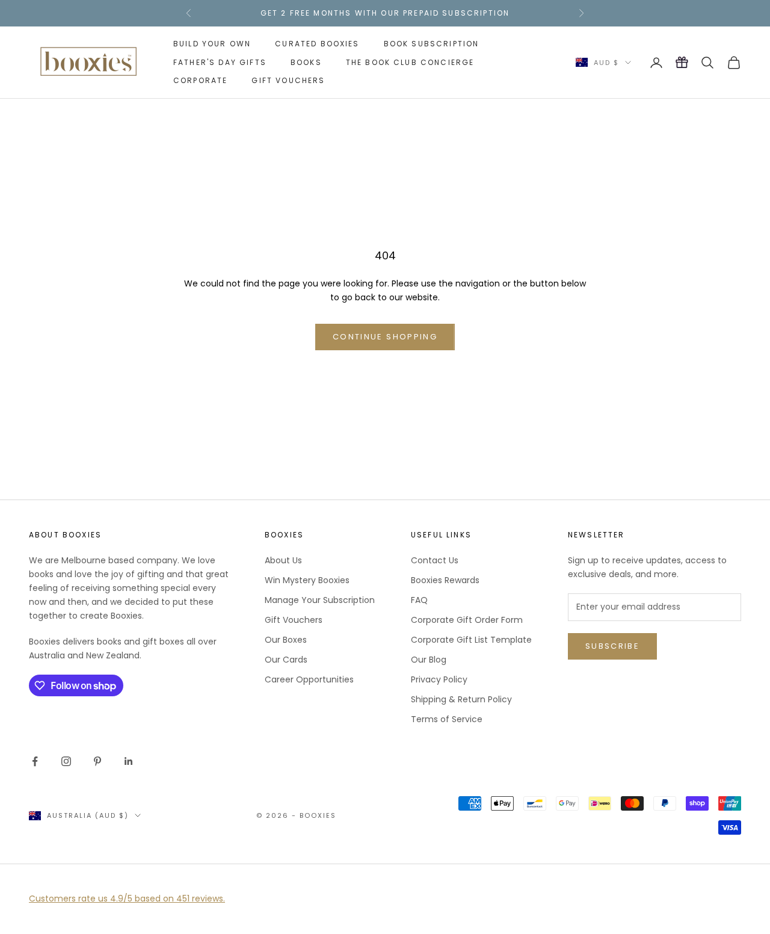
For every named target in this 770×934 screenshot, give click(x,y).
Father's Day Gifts (219, 62)
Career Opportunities (309, 679)
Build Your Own (212, 44)
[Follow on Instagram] (66, 761)
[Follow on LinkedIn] (129, 761)
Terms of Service (446, 719)
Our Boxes (286, 640)
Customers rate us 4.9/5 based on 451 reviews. (127, 898)
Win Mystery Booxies (307, 580)
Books (306, 62)
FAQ (419, 600)
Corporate (200, 80)
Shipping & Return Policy (461, 699)
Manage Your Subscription (320, 600)
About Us (283, 560)
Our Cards (286, 660)
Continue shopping (385, 336)
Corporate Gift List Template (471, 640)
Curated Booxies (317, 44)
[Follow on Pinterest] (97, 761)
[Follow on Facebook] (35, 761)
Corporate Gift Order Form (467, 620)
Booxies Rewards (445, 580)
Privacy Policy (439, 679)
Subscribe (612, 646)
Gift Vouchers (288, 80)
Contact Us (434, 560)
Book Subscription (431, 44)
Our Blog (428, 660)
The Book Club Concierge (410, 62)
